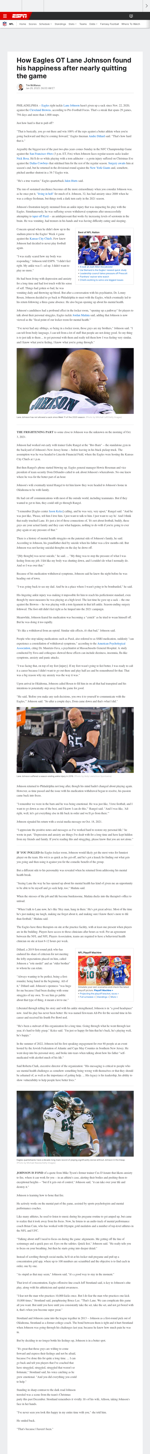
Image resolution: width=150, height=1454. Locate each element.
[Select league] (11, 6)
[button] (137, 16)
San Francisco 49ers (41, 153)
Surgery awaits (116, 163)
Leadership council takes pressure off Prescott (103, 273)
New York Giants (100, 168)
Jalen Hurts (71, 181)
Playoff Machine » (103, 990)
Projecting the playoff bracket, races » (99, 993)
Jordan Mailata (81, 315)
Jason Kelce (56, 511)
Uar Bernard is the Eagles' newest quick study (103, 270)
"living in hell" (45, 194)
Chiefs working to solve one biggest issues (101, 280)
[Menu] (5, 16)
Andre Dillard (97, 136)
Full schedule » (87, 996)
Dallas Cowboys (39, 163)
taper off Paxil (40, 216)
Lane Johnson (71, 105)
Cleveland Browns (40, 110)
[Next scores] (146, 6)
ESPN (19, 16)
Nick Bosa (23, 158)
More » (114, 996)
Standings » (103, 996)
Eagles (45, 105)
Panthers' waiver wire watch (94, 276)
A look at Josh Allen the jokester (96, 266)
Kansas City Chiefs (41, 238)
